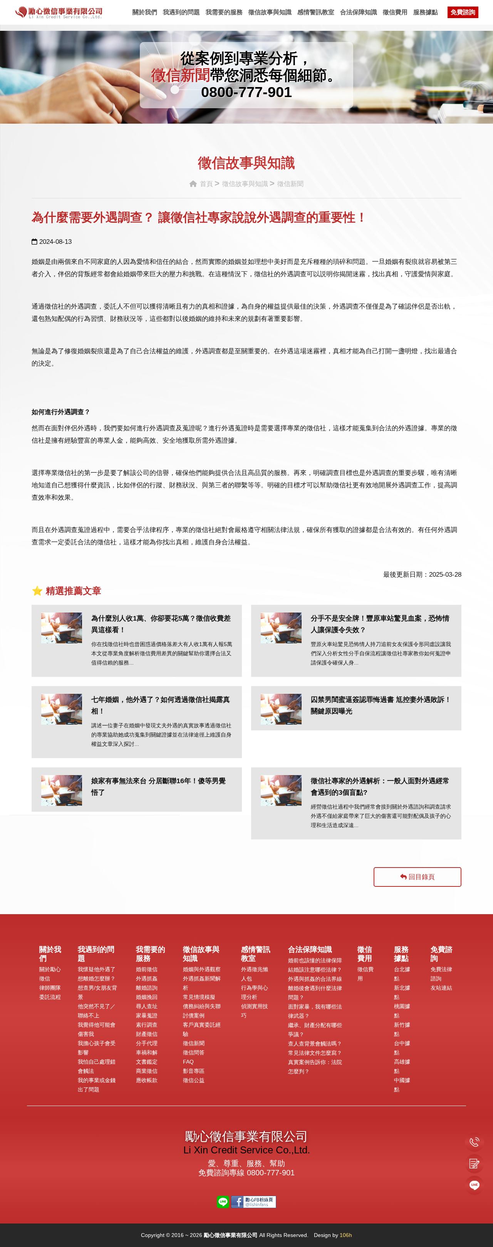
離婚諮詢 (147, 988)
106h (346, 1235)
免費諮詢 (463, 12)
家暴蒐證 (147, 1015)
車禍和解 (147, 1052)
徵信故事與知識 (270, 12)
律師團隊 (50, 988)
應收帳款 (147, 1080)
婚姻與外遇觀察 (202, 969)
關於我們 (144, 12)
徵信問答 (194, 1052)
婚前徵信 (147, 969)
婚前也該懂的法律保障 (315, 960)
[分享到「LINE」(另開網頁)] (223, 1201)
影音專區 (194, 1071)
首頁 (205, 184)
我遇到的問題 (181, 12)
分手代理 (147, 1043)
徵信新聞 (194, 1043)
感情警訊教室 (315, 12)
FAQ (188, 1062)
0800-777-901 (246, 92)
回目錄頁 (421, 877)
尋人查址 (147, 1006)
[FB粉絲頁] (253, 1201)
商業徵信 (147, 1071)
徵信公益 (194, 1080)
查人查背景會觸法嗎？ (315, 1044)
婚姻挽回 (147, 997)
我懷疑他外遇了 (97, 969)
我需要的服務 (224, 12)
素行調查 (147, 1025)
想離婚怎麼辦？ (97, 978)
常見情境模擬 (199, 997)
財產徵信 (147, 1034)
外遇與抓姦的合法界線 (315, 979)
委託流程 (50, 997)
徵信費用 (395, 12)
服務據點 (425, 12)
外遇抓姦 (147, 978)
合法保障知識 (358, 12)
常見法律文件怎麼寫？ (315, 1053)
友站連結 (441, 988)
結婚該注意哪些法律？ (315, 970)
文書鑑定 (147, 1062)
